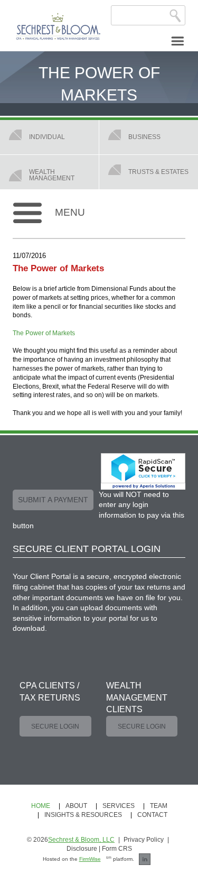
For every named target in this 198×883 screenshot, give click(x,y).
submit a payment (53, 499)
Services (118, 806)
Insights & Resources (83, 814)
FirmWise (90, 859)
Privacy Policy (144, 839)
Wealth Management (51, 174)
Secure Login (55, 726)
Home (40, 806)
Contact (152, 814)
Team (158, 806)
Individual (47, 136)
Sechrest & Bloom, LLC (81, 839)
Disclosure (82, 848)
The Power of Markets (44, 333)
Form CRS (117, 848)
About (76, 806)
